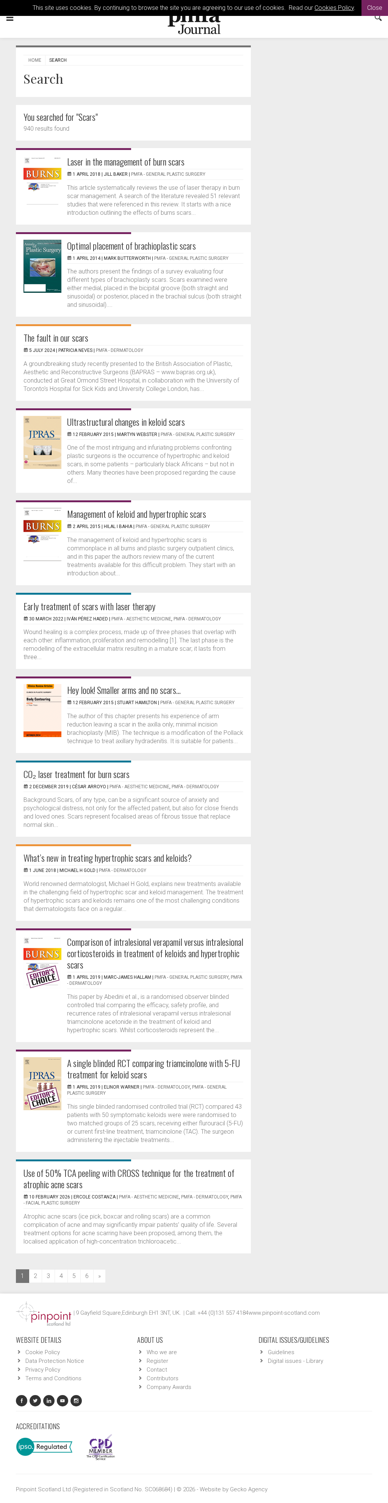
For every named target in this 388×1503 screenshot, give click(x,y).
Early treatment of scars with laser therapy (89, 606)
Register (157, 1361)
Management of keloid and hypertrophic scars (136, 513)
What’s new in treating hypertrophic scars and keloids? (107, 857)
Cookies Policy (334, 7)
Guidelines (281, 1352)
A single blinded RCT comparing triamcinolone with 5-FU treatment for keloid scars (153, 1068)
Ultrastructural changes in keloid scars (126, 421)
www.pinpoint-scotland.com (284, 1312)
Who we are (162, 1352)
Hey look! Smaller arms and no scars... (124, 690)
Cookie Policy (42, 1352)
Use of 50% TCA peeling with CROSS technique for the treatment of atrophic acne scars (129, 1178)
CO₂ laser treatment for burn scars (76, 774)
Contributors (162, 1378)
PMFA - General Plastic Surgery (168, 174)
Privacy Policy (42, 1369)
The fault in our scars (55, 337)
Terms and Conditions (53, 1378)
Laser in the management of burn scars (126, 161)
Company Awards (169, 1387)
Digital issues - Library (295, 1361)
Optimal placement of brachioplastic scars (131, 245)
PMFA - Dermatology (119, 350)
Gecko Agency (249, 1489)
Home (34, 60)
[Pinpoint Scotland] (43, 1312)
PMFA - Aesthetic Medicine (141, 619)
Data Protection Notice (54, 1361)
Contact (157, 1369)
